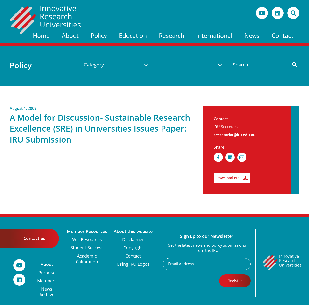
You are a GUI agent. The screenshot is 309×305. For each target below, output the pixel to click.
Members (46, 280)
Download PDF (228, 178)
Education (133, 35)
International (214, 35)
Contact (282, 35)
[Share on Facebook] (218, 157)
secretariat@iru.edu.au (234, 135)
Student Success (87, 247)
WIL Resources (87, 239)
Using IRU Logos (133, 264)
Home (41, 35)
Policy (99, 35)
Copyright (133, 247)
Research (171, 35)
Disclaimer (133, 239)
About (70, 35)
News (252, 35)
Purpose (46, 272)
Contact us (34, 238)
